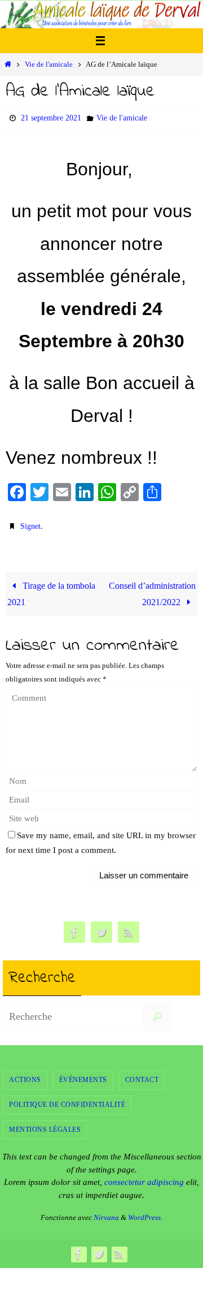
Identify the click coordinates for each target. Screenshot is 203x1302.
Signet (30, 523)
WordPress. (145, 1212)
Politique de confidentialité (67, 1099)
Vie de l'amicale (49, 64)
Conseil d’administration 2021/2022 (152, 589)
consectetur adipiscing (144, 1177)
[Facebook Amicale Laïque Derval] (74, 927)
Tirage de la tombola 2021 (51, 589)
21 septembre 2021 (51, 117)
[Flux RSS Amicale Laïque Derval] (128, 927)
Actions (25, 1075)
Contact (142, 1075)
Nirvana (106, 1212)
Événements (83, 1075)
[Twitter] (101, 927)
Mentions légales (45, 1124)
